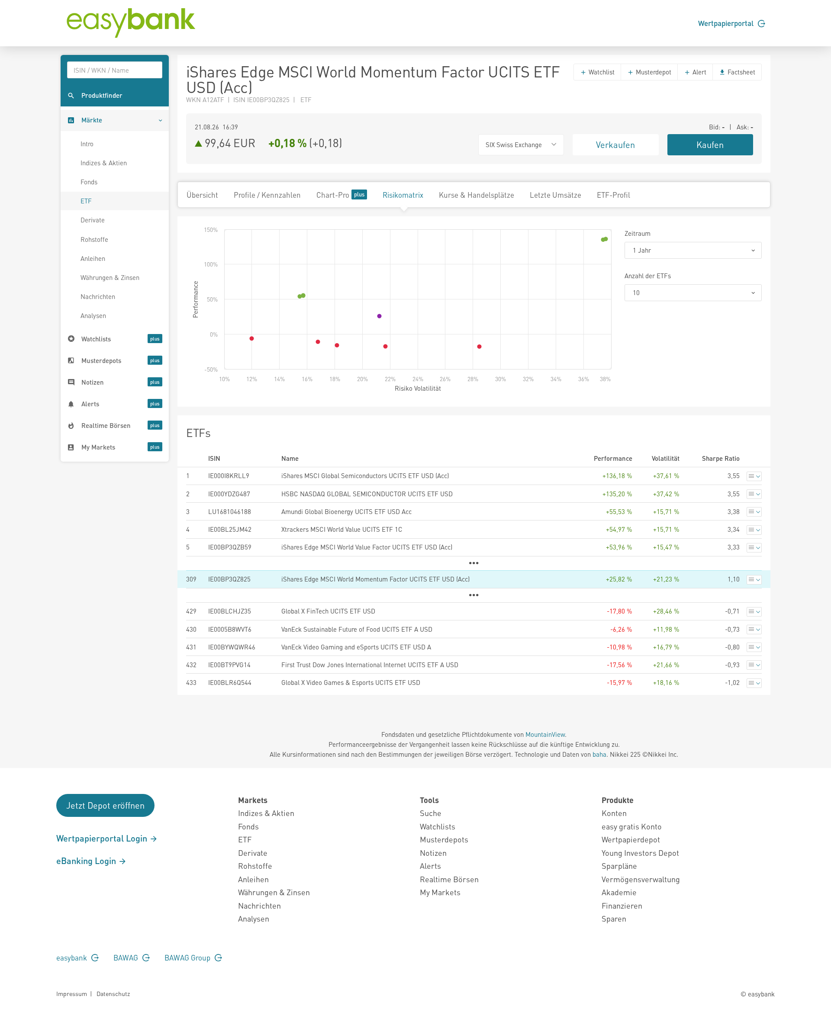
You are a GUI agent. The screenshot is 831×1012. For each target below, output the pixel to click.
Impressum (71, 993)
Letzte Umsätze (555, 194)
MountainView (545, 734)
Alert (698, 71)
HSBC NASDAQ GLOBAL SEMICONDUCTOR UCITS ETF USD (367, 493)
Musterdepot (652, 71)
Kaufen (710, 144)
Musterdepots (444, 839)
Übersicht (202, 194)
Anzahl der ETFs (648, 275)
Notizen (433, 853)
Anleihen (93, 258)
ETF (86, 200)
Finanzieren (622, 905)
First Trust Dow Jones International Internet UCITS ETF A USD (369, 664)
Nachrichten (98, 296)
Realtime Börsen (449, 879)
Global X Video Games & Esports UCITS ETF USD (350, 682)
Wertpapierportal (726, 23)
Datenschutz (113, 993)
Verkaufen (615, 144)
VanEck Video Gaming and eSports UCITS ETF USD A (356, 647)
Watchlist (601, 71)
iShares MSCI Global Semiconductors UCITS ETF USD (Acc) (365, 475)
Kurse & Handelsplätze (476, 194)
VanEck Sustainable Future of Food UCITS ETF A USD (356, 629)
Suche (430, 813)
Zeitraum (638, 233)
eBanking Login (87, 860)
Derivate (93, 219)
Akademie (619, 892)
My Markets (440, 892)
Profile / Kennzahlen (267, 194)
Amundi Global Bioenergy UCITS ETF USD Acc (346, 511)
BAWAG (126, 957)
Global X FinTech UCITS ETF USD (328, 611)
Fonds (89, 181)
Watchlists (437, 826)
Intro (87, 143)
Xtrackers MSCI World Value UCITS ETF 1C (342, 529)
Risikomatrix (403, 194)
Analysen (93, 315)
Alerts (430, 866)
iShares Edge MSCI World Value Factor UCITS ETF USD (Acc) (366, 547)
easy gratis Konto (632, 826)
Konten (614, 813)
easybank (72, 957)
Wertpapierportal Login (102, 838)
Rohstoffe (94, 239)
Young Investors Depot (640, 853)
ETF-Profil (613, 194)
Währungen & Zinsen (110, 277)
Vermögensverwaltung (641, 879)
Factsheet (740, 71)
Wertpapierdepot (631, 839)
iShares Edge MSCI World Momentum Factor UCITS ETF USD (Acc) (375, 579)
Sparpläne (619, 866)
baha (599, 754)
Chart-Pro (332, 194)
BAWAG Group (188, 957)
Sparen (614, 918)
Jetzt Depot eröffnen (105, 805)
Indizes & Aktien (104, 162)
